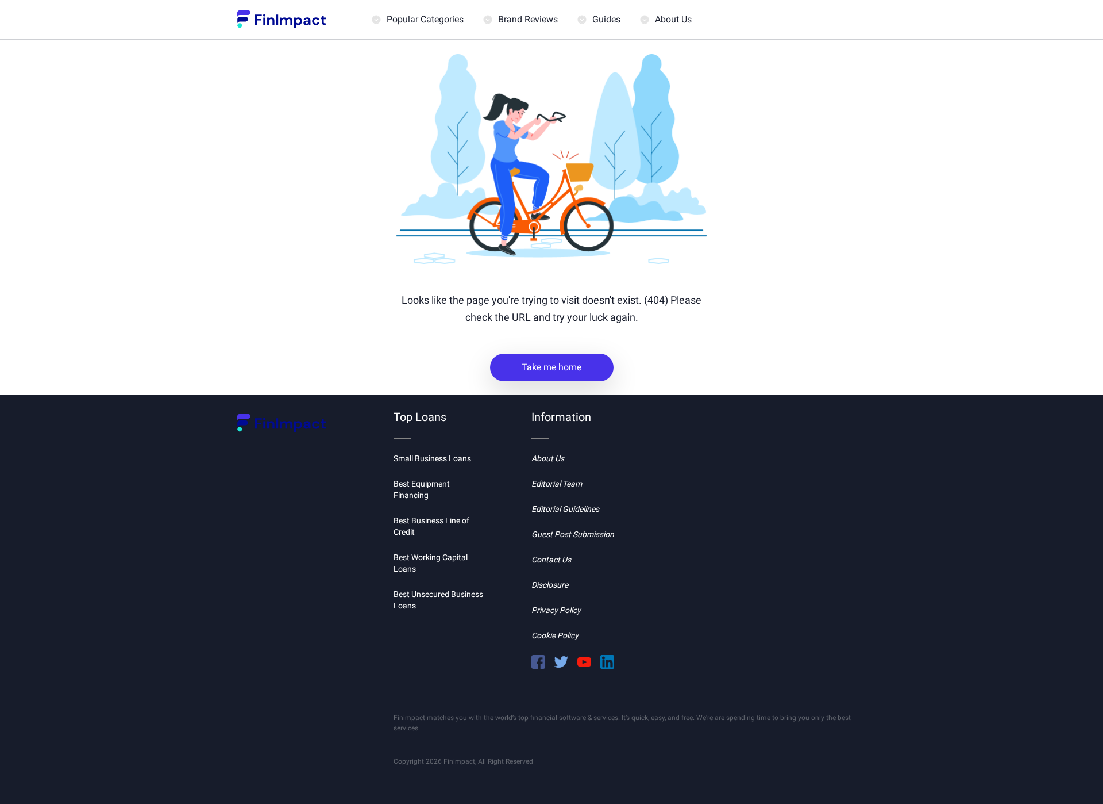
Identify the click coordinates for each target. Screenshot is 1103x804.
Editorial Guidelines (565, 509)
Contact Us (551, 559)
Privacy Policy (556, 610)
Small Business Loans (432, 458)
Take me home (551, 367)
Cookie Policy (555, 635)
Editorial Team (556, 483)
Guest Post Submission (572, 534)
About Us (673, 19)
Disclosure (549, 584)
